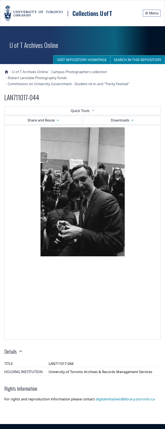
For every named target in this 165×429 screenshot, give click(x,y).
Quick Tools (80, 110)
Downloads (120, 120)
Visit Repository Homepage (82, 59)
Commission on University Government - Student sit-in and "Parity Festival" (69, 83)
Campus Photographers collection (79, 71)
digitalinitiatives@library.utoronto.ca (125, 399)
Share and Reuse (41, 120)
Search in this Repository (137, 59)
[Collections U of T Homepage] (6, 72)
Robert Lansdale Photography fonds (37, 77)
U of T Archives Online (30, 71)
